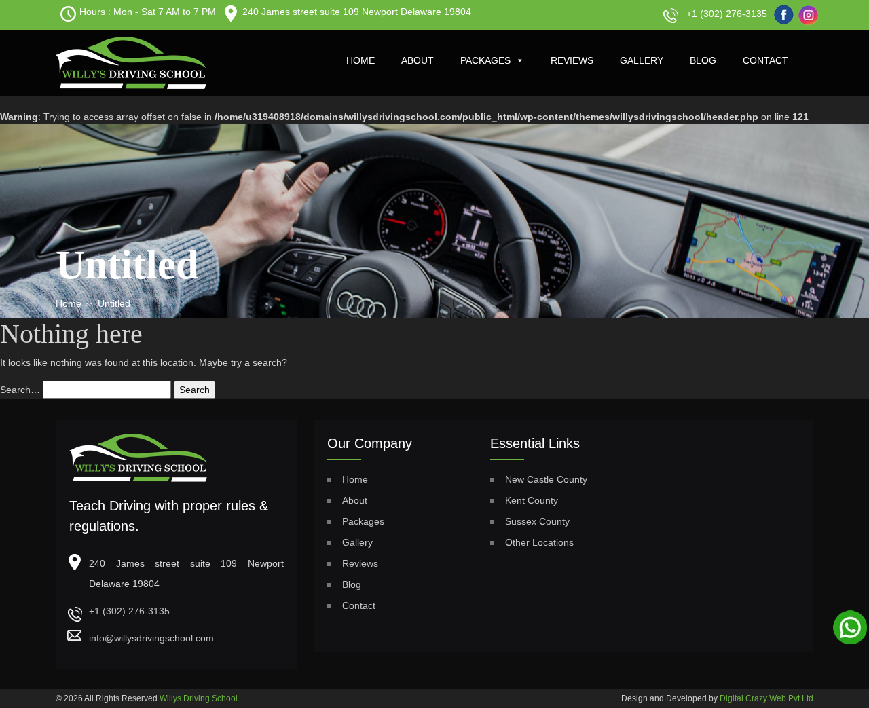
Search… (20, 389)
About (417, 60)
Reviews (572, 60)
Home (68, 303)
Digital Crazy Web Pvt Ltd (766, 698)
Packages (485, 60)
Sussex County (537, 521)
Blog (703, 60)
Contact (765, 60)
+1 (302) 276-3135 (726, 13)
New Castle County (546, 479)
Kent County (531, 500)
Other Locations (539, 542)
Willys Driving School (199, 698)
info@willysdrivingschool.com (151, 638)
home (360, 60)
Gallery (641, 60)
